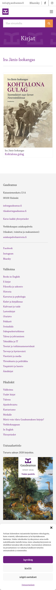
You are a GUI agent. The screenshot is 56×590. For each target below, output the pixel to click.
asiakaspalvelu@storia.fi (15, 237)
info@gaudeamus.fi (13, 3)
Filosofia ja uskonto (13, 286)
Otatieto (7, 316)
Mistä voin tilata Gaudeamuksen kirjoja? (23, 419)
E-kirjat (7, 281)
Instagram (8, 253)
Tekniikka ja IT (10, 341)
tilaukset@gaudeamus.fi (14, 211)
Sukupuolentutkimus (13, 331)
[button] (51, 527)
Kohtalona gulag (14, 154)
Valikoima (8, 389)
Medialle (7, 414)
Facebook (8, 248)
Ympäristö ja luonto (13, 366)
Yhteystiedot (9, 434)
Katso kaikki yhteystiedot (16, 218)
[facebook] (45, 3)
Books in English (11, 276)
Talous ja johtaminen (13, 336)
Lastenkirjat (9, 311)
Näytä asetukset (28, 577)
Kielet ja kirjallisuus (13, 301)
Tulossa (7, 399)
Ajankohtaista (10, 404)
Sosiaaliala (8, 326)
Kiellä (28, 568)
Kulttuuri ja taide (11, 306)
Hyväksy (28, 559)
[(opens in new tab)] (28, 488)
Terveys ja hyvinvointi (14, 351)
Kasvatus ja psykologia (14, 296)
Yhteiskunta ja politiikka (15, 361)
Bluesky (7, 258)
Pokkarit (7, 321)
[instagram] (52, 3)
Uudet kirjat (9, 394)
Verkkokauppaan (11, 424)
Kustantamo (9, 409)
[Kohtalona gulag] (28, 111)
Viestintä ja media (12, 356)
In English (8, 429)
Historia (7, 291)
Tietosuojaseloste (28, 585)
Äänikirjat (8, 371)
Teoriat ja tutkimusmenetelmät (19, 346)
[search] (49, 23)
